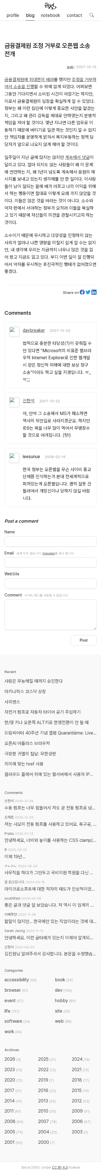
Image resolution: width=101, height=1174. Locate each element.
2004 (47, 1132)
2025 (47, 1059)
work (13, 1031)
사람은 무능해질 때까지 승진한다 (33, 681)
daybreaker (34, 330)
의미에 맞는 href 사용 (23, 764)
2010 (47, 1111)
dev (63, 990)
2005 (13, 1132)
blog (30, 15)
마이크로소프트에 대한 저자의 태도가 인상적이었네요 (50, 889)
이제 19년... (15, 856)
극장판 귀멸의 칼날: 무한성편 (30, 753)
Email (9, 553)
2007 (47, 1121)
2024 (81, 1059)
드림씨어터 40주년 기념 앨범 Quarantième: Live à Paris (51, 733)
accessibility (20, 979)
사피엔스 (12, 702)
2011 (12, 1111)
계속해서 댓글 (77, 157)
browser (16, 990)
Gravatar (48, 553)
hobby (65, 1000)
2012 (80, 1101)
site (62, 1011)
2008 (13, 1121)
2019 (46, 1080)
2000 (46, 1142)
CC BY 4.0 (60, 1167)
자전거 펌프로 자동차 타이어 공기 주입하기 (42, 712)
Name (9, 532)
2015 (80, 1090)
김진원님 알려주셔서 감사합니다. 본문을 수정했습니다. (50, 953)
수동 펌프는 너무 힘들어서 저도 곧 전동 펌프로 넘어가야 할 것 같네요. (50, 808)
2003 (80, 1132)
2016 (47, 1090)
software (17, 1021)
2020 (13, 1080)
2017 (13, 1090)
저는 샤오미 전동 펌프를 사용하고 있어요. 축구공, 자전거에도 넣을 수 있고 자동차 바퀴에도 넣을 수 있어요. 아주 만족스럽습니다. (50, 824)
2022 (47, 1069)
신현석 (29, 400)
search (91, 15)
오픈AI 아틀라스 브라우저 (27, 743)
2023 (13, 1069)
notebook (50, 15)
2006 (81, 1121)
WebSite (11, 574)
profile (13, 15)
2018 (80, 1080)
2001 (13, 1142)
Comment (13, 595)
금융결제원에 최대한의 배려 (29, 79)
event (14, 1000)
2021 (80, 1069)
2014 (13, 1101)
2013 (47, 1101)
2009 (81, 1111)
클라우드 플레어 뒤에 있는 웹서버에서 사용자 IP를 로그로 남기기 (51, 774)
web (70, 67)
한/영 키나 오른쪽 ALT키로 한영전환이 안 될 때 (47, 722)
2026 (12, 1059)
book (64, 979)
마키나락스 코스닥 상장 (25, 691)
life (11, 1011)
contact (74, 15)
